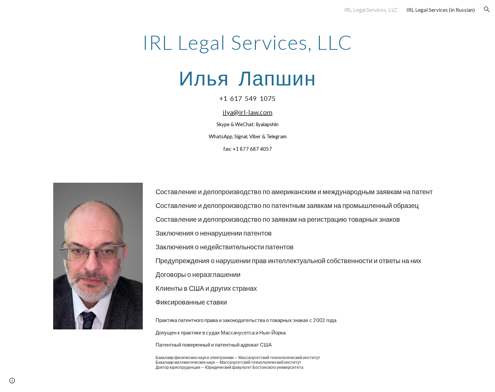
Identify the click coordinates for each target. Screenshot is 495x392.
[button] (487, 9)
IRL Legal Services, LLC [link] (371, 9)
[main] (247, 92)
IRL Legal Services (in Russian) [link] (440, 9)
